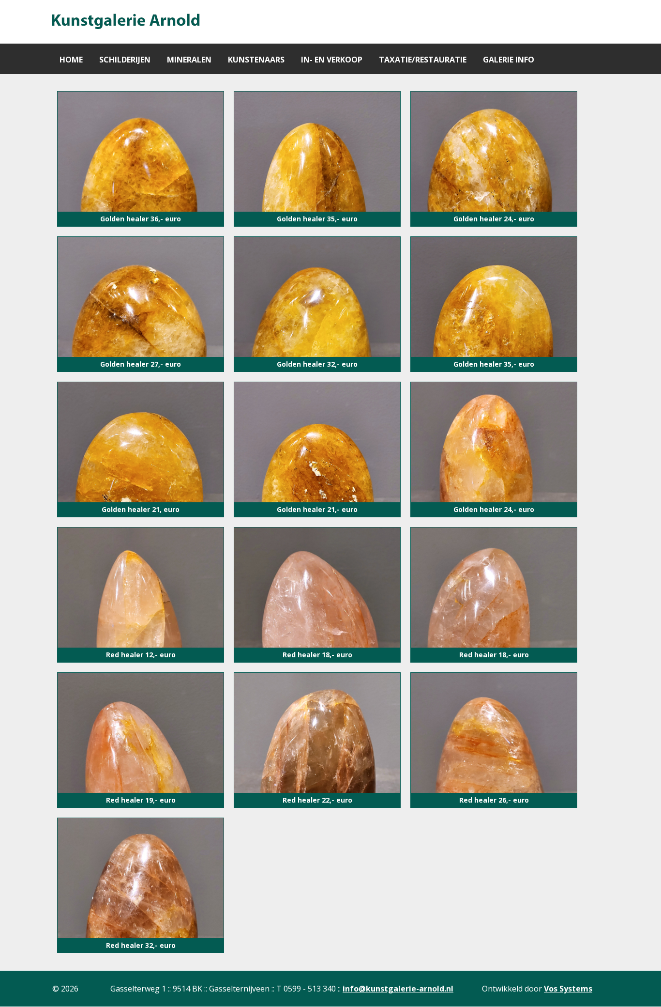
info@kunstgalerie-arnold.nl (398, 988)
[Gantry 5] (124, 21)
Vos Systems (568, 988)
